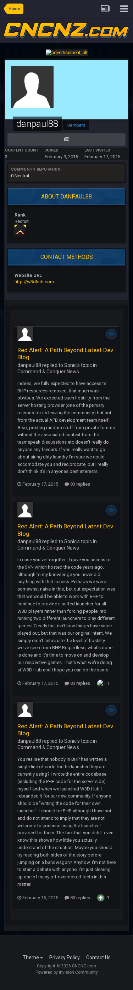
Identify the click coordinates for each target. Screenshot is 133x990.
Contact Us (98, 957)
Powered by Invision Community (66, 972)
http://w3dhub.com (34, 281)
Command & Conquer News (48, 371)
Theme (31, 957)
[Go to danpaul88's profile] (25, 333)
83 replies (79, 484)
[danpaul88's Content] (66, 139)
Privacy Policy (64, 957)
